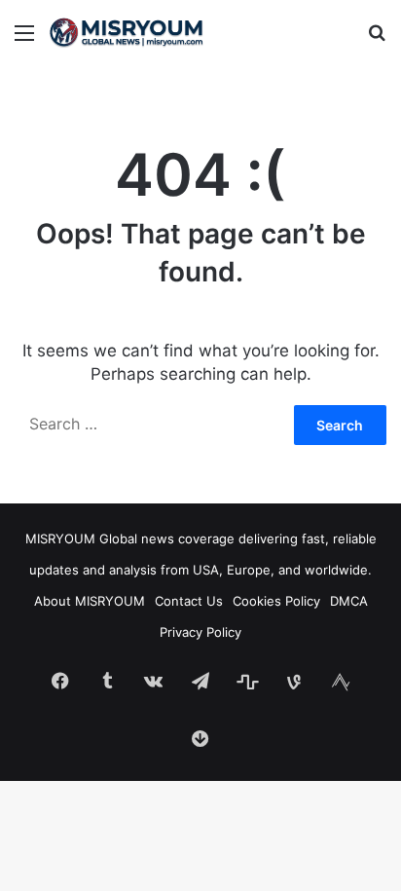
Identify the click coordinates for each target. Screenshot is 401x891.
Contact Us (189, 601)
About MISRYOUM (89, 601)
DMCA (349, 601)
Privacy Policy (200, 632)
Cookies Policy (276, 601)
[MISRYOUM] (126, 32)
